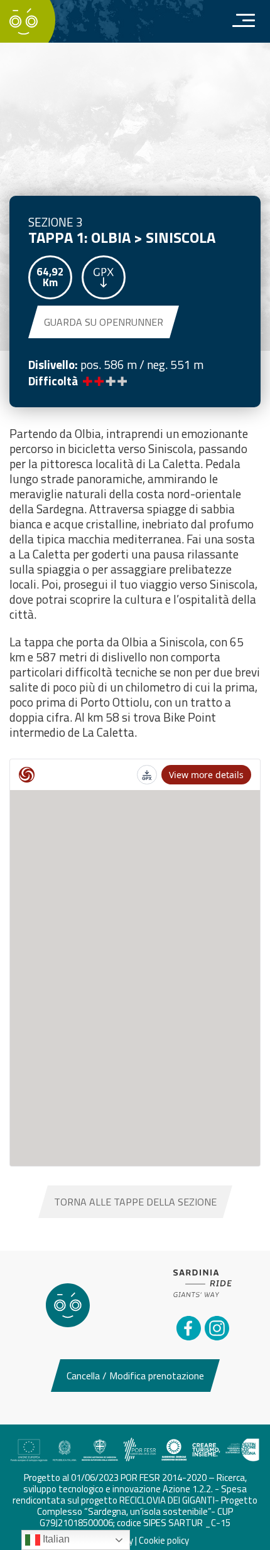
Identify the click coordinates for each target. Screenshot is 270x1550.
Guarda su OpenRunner (103, 321)
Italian (55, 1539)
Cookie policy (164, 1540)
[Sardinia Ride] (23, 19)
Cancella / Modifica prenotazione (135, 1375)
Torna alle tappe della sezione (135, 1201)
